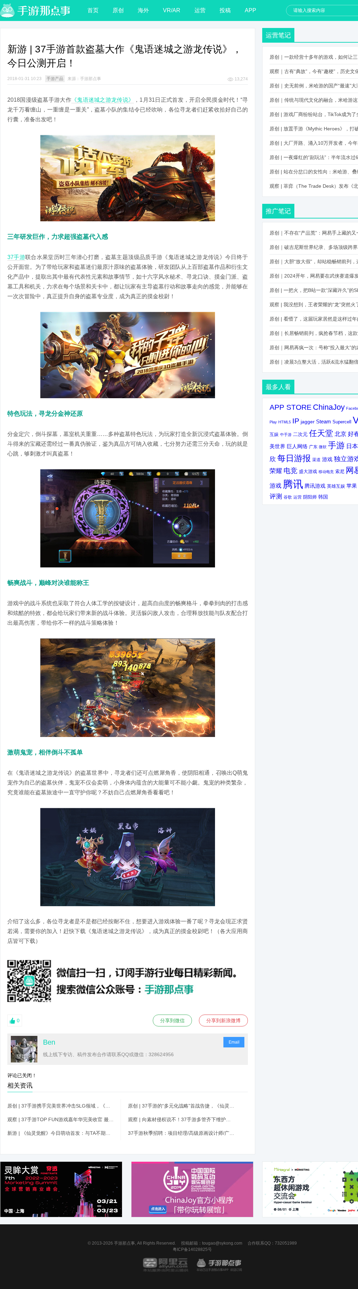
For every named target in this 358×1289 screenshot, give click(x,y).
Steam (323, 421)
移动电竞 (326, 472)
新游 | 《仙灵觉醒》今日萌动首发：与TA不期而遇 (60, 1133)
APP (250, 10)
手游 (336, 445)
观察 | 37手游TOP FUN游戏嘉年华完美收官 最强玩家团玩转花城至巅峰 (60, 1119)
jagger (308, 421)
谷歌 (288, 497)
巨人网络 (297, 446)
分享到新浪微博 (223, 1020)
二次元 (300, 434)
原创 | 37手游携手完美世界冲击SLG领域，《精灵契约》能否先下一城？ (60, 1106)
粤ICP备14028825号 (192, 1249)
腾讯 (293, 484)
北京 (340, 433)
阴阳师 (310, 497)
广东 (313, 446)
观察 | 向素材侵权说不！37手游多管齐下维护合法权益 (181, 1119)
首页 (93, 10)
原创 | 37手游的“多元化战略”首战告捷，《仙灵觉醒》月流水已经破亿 (181, 1106)
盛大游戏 (308, 471)
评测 (276, 496)
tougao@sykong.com (222, 1243)
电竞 (291, 470)
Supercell (341, 422)
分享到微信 (172, 1020)
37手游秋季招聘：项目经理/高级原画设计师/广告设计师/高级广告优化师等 (181, 1133)
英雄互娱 (336, 486)
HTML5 (284, 422)
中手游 (286, 434)
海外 (143, 10)
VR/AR (171, 10)
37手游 (16, 257)
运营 (200, 10)
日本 (352, 446)
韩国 (323, 497)
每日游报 (294, 458)
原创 (118, 10)
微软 (323, 447)
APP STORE (291, 407)
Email (234, 1042)
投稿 (225, 10)
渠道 (316, 459)
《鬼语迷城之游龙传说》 (102, 100)
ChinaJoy (329, 407)
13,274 (241, 79)
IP (295, 421)
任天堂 (321, 433)
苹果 (351, 486)
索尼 (339, 471)
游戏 (327, 459)
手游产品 (54, 78)
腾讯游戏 (315, 486)
